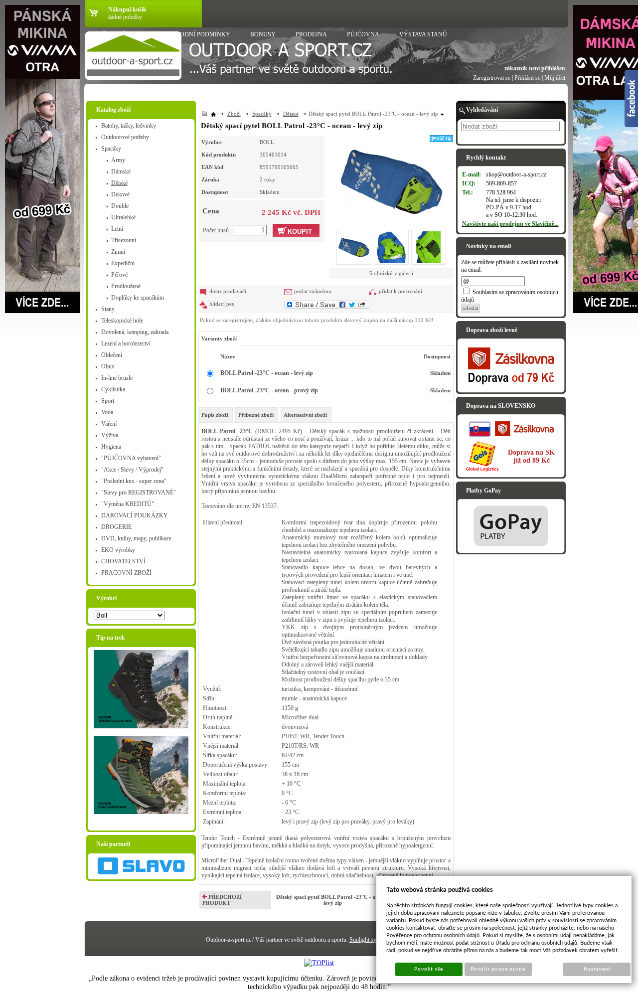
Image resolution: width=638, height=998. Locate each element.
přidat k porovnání (400, 291)
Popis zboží (214, 415)
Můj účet (554, 77)
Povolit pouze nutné (498, 969)
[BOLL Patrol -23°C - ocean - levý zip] (391, 175)
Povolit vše (428, 969)
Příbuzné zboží (256, 415)
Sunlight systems (369, 939)
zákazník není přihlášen (534, 68)
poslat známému (312, 291)
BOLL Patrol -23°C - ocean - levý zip (266, 372)
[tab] (215, 414)
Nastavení (597, 969)
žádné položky (125, 16)
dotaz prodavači (227, 291)
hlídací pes (221, 304)
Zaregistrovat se (491, 77)
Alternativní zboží (305, 415)
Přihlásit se (527, 77)
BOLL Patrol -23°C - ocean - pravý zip (269, 390)
